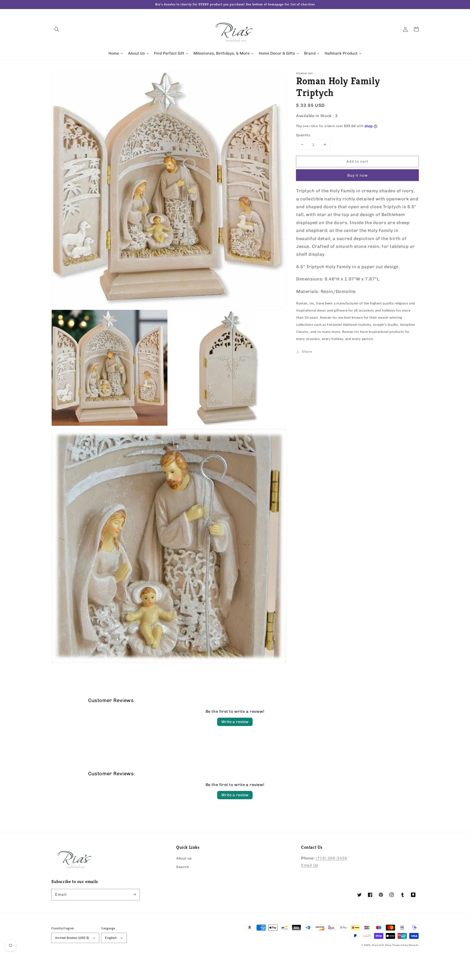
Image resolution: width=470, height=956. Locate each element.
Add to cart (357, 161)
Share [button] (307, 352)
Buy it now (357, 175)
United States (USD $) (72, 938)
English (111, 938)
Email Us (309, 865)
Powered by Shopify (405, 945)
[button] (56, 29)
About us (184, 858)
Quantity (303, 135)
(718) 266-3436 (331, 858)
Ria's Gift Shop (382, 945)
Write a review (234, 721)
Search (182, 867)
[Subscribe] (134, 894)
